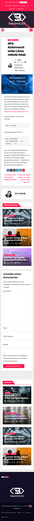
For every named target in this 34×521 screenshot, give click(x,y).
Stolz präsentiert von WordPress (10, 506)
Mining (13, 413)
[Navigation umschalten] (31, 29)
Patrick (19, 243)
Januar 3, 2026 (11, 401)
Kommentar (7, 291)
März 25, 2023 (11, 462)
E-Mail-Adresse (8, 336)
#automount (18, 65)
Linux (9, 39)
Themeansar (17, 508)
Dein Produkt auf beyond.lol (12, 5)
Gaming (7, 235)
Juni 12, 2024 (10, 421)
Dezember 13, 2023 (12, 441)
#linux (21, 67)
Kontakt (23, 5)
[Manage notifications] (30, 506)
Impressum (12, 9)
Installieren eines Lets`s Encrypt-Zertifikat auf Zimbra (10, 177)
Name (5, 328)
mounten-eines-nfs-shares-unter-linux (16, 111)
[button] (27, 30)
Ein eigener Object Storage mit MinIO (14, 219)
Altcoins (7, 413)
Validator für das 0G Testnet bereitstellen (16, 417)
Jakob (19, 60)
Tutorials (15, 39)
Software (7, 392)
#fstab (16, 67)
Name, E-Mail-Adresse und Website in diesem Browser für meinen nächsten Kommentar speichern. (15, 358)
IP (27, 5)
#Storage (22, 70)
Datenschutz (20, 9)
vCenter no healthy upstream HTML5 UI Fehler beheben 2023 (15, 259)
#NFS (16, 70)
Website (5, 344)
